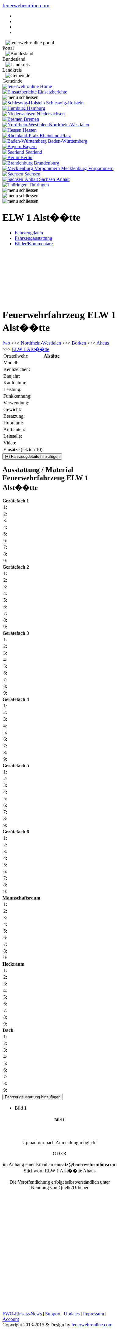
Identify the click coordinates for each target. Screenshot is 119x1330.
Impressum (93, 1313)
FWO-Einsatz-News (22, 1313)
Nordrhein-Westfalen (41, 342)
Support (52, 1313)
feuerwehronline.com (25, 5)
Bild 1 (23, 1108)
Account (10, 1319)
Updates (72, 1313)
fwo (6, 342)
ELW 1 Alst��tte (30, 349)
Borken (79, 342)
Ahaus (102, 342)
